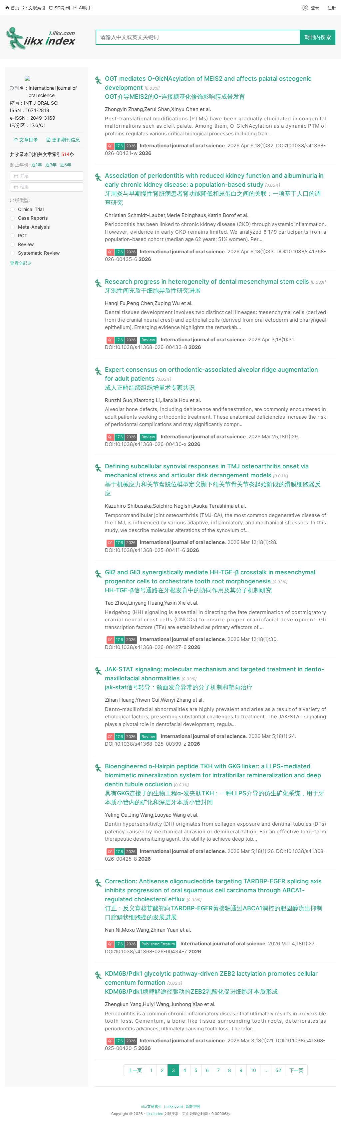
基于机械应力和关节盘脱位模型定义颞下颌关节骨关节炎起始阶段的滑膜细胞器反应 (213, 489)
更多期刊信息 (65, 139)
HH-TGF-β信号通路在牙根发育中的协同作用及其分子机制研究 (188, 590)
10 (253, 1070)
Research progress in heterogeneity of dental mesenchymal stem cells (207, 281)
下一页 (296, 1070)
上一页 (135, 1070)
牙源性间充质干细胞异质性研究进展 (153, 290)
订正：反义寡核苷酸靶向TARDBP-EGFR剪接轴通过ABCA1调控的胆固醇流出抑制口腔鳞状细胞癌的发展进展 (213, 913)
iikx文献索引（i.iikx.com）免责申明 (170, 1106)
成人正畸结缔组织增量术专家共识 (150, 387)
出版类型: (20, 200)
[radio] (30, 209)
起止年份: (40, 164)
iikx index (155, 1114)
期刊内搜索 (317, 37)
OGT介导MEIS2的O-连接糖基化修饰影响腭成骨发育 (175, 96)
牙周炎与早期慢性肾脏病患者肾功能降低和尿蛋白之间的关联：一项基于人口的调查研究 (213, 198)
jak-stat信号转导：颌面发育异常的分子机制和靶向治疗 (178, 687)
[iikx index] (41, 37)
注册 (331, 7)
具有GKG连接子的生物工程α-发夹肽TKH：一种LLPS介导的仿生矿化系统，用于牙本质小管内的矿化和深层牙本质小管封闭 (214, 798)
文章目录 (28, 139)
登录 (315, 7)
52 (278, 1070)
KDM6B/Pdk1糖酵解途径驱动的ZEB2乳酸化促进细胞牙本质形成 (191, 991)
